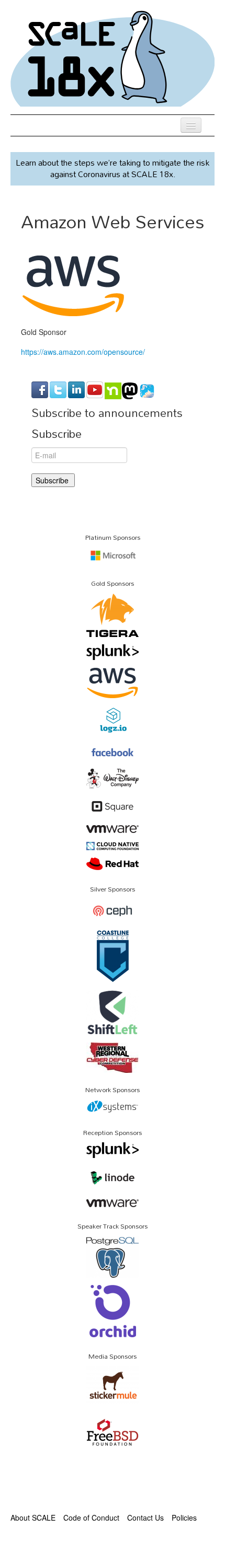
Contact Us (145, 1517)
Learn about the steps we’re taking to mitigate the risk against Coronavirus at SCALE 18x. (112, 168)
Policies (184, 1517)
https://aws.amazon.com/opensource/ (83, 351)
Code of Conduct (91, 1517)
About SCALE (32, 1517)
